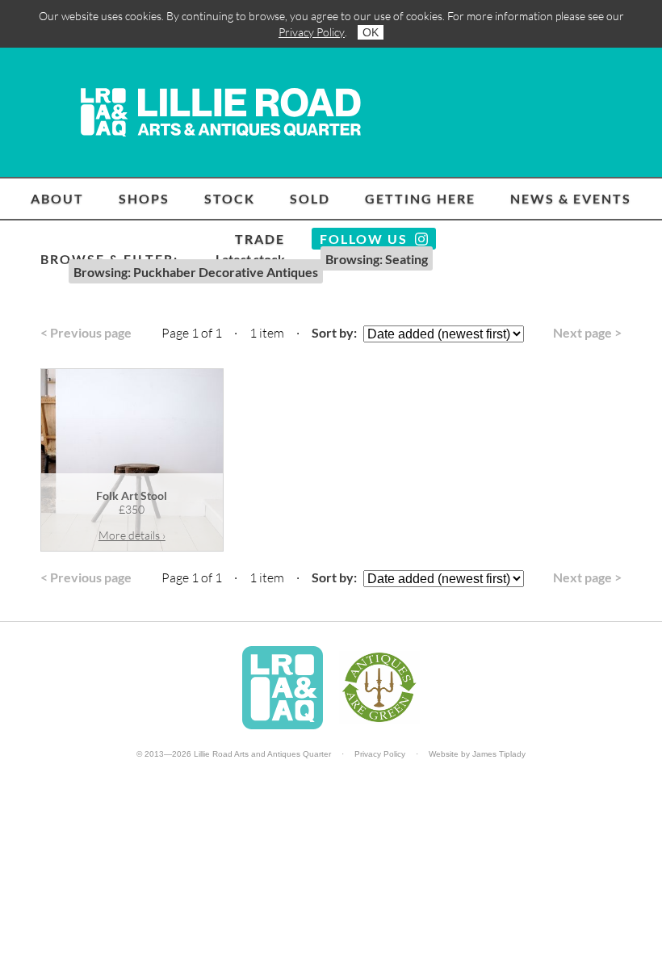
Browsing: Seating (376, 259)
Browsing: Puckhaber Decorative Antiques (195, 271)
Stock (229, 198)
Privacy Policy (312, 32)
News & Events (570, 198)
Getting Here (420, 198)
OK (370, 32)
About (57, 198)
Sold (310, 198)
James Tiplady (499, 753)
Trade (260, 238)
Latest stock (250, 259)
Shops (144, 198)
